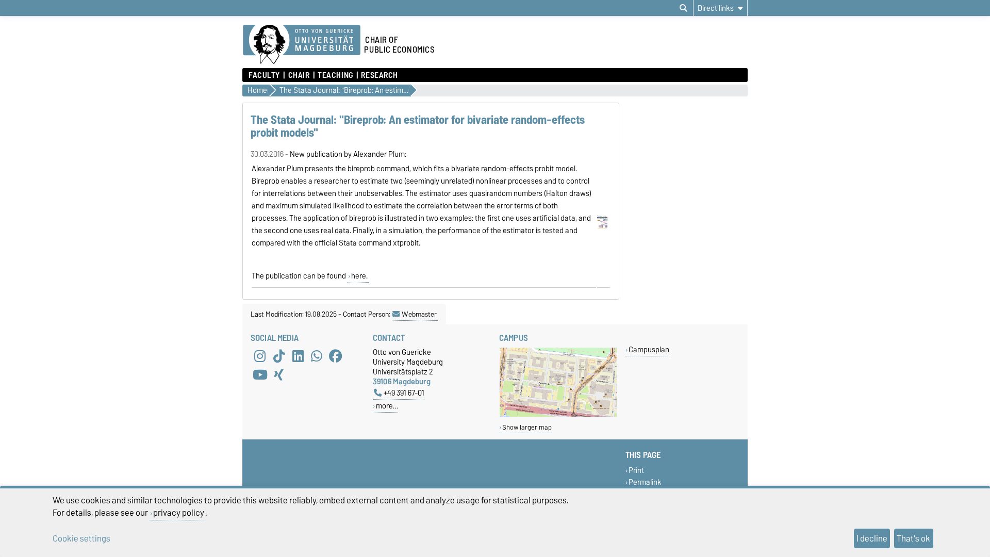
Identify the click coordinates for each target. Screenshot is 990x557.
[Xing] (279, 375)
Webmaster (419, 314)
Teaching (335, 75)
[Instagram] (260, 356)
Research (379, 75)
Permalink (645, 482)
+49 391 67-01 (404, 392)
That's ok (913, 538)
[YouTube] (260, 375)
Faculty (264, 75)
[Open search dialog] (683, 8)
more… (387, 405)
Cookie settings (81, 538)
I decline (871, 538)
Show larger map (527, 427)
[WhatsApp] (316, 356)
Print (636, 470)
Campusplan (649, 349)
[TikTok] (279, 356)
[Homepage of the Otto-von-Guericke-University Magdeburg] (301, 44)
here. (359, 276)
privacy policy (178, 512)
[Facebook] (335, 356)
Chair (298, 75)
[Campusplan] (558, 414)
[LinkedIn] (298, 356)
